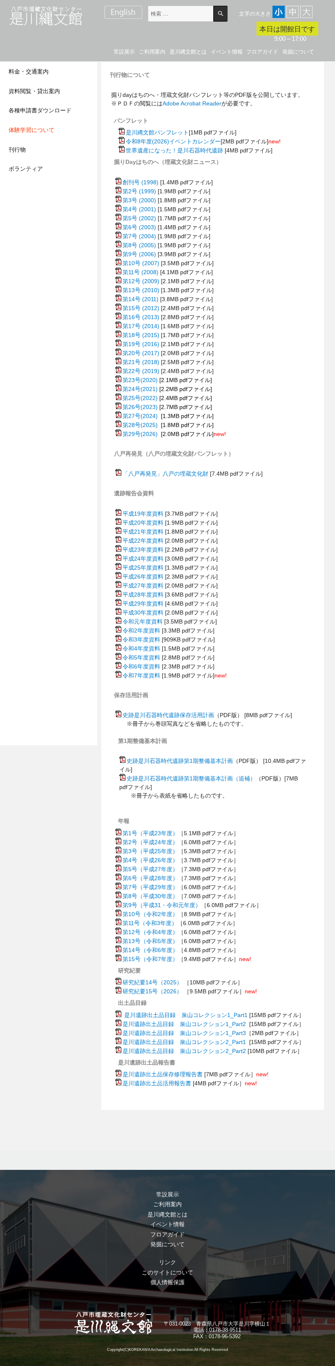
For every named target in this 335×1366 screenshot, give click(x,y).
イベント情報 (227, 52)
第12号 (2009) (141, 281)
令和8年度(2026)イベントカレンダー (173, 141)
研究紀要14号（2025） (152, 982)
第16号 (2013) (141, 317)
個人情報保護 (167, 1282)
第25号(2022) (140, 398)
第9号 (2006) (139, 254)
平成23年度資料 (143, 549)
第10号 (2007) (141, 263)
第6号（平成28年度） (150, 878)
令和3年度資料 (141, 639)
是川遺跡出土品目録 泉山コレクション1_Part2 (184, 1024)
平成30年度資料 (143, 612)
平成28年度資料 (143, 594)
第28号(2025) (140, 425)
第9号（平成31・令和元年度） (162, 905)
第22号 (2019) (141, 371)
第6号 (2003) (139, 227)
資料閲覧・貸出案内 (34, 91)
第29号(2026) (140, 434)
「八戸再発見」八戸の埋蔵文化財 (165, 473)
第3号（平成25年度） (150, 851)
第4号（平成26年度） (150, 860)
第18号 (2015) (141, 335)
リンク (167, 1262)
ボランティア (26, 168)
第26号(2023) (140, 407)
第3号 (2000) (139, 200)
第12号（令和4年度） (150, 932)
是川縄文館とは (188, 52)
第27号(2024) (141, 416)
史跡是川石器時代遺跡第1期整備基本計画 (180, 761)
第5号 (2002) (139, 218)
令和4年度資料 (141, 648)
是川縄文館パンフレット (157, 132)
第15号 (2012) (141, 308)
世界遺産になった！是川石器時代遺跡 (174, 150)
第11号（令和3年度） (150, 923)
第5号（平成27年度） (150, 869)
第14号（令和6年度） (150, 950)
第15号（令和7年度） (150, 959)
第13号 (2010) (141, 290)
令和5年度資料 (141, 657)
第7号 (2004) (139, 236)
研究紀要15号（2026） (152, 991)
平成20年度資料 (143, 522)
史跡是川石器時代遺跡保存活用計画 (168, 715)
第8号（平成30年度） (150, 896)
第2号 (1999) (139, 191)
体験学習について (31, 130)
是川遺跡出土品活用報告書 (157, 1083)
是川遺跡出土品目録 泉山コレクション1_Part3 (184, 1033)
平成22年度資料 (143, 540)
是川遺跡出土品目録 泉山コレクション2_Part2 (184, 1051)
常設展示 (124, 52)
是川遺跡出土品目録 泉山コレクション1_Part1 (186, 1015)
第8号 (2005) (139, 245)
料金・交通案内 (29, 71)
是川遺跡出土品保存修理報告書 (163, 1074)
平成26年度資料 (143, 576)
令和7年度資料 (141, 675)
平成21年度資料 (143, 531)
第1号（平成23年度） (150, 833)
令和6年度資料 (141, 666)
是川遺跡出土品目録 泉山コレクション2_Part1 (184, 1042)
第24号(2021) (140, 389)
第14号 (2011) (141, 299)
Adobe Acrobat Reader (192, 103)
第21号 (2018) (141, 362)
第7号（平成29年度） (150, 887)
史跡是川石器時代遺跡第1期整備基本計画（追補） (191, 778)
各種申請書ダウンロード (40, 110)
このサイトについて (167, 1272)
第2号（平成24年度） (150, 842)
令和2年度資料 (141, 630)
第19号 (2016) (141, 344)
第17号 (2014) (141, 326)
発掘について (298, 52)
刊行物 (17, 149)
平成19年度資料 (143, 513)
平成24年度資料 (143, 558)
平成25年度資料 (143, 567)
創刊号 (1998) (141, 182)
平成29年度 (137, 603)
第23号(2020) (140, 380)
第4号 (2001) (139, 209)
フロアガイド (262, 52)
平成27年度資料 (143, 585)
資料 (157, 603)
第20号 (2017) (141, 353)
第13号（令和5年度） (150, 941)
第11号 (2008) (141, 272)
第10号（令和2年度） (150, 914)
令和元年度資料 (143, 621)
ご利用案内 (152, 52)
